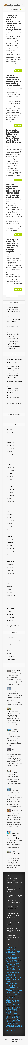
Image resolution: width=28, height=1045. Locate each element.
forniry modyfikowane (13, 963)
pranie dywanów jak (15, 1016)
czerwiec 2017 (10, 608)
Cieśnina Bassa (11, 947)
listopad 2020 (10, 555)
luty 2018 (9, 592)
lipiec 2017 (9, 605)
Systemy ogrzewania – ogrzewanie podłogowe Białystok (13, 397)
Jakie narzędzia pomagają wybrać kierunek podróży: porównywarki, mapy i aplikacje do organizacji (14, 835)
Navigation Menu (14, 9)
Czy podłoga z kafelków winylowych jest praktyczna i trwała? (14, 937)
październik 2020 (11, 558)
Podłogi (9, 644)
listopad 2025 (10, 445)
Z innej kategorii (11, 659)
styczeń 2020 (10, 583)
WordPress (14, 1041)
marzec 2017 (10, 617)
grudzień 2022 (10, 495)
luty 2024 (9, 464)
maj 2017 (9, 611)
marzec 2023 (10, 492)
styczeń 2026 (10, 442)
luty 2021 (9, 545)
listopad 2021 (10, 517)
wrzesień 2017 (10, 598)
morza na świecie (12, 972)
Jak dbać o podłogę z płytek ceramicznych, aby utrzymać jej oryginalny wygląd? (14, 368)
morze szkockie (12, 993)
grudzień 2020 (10, 551)
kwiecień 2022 (10, 501)
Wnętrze (9, 650)
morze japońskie (12, 980)
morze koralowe (11, 984)
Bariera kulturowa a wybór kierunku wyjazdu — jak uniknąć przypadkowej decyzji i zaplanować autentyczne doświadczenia (14, 345)
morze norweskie (13, 986)
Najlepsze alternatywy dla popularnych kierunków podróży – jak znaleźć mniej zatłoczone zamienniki (14, 792)
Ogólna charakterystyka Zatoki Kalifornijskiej (13, 690)
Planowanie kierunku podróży (14, 640)
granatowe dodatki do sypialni (15, 966)
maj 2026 (9, 439)
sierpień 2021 (10, 526)
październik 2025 (11, 448)
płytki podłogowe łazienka (13, 1019)
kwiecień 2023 (10, 489)
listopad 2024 (10, 454)
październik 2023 (11, 470)
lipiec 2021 (9, 530)
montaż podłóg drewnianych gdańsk (13, 970)
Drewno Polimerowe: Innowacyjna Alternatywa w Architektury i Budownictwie (13, 80)
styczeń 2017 (10, 620)
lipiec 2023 (10, 479)
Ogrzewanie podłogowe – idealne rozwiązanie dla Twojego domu (13, 915)
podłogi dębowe (11, 1013)
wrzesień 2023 (10, 473)
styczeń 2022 (10, 511)
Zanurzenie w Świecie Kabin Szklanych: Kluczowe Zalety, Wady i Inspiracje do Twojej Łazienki (14, 136)
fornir (7, 962)
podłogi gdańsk (11, 1015)
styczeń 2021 (10, 548)
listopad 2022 (10, 498)
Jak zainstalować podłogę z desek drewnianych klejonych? (14, 889)
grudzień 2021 (10, 514)
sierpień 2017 (10, 602)
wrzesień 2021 (10, 523)
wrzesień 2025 (10, 451)
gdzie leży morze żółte (12, 965)
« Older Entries (7, 294)
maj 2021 (9, 536)
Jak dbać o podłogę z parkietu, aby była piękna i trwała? (13, 930)
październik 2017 (11, 595)
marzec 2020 (10, 576)
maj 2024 (9, 458)
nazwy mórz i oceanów (12, 998)
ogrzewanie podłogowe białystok (13, 1003)
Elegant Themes (14, 1039)
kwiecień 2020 (10, 573)
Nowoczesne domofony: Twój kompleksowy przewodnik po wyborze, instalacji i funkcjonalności (14, 22)
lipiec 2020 (10, 567)
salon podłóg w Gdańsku (11, 1022)
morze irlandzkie (13, 978)
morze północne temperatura (13, 989)
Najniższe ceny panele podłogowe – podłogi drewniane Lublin (12, 375)
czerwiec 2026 (11, 436)
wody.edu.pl (14, 32)
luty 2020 (9, 580)
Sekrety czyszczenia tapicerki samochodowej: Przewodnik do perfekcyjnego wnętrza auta (14, 190)
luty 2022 (9, 508)
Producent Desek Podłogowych (12, 1018)
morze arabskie (11, 974)
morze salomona (14, 991)
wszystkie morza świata (14, 1026)
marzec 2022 (10, 504)
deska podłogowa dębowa (12, 955)
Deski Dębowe (10, 957)
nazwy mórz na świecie (12, 1002)
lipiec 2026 (10, 432)
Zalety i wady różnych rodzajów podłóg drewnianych (12, 908)
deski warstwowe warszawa (13, 959)
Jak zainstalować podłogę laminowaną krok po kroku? (14, 672)
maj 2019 (9, 589)
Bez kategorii (10, 637)
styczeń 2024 (10, 467)
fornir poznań (14, 962)
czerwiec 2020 (11, 570)
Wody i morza (10, 656)
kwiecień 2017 (10, 614)
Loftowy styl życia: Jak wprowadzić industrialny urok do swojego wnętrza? (12, 245)
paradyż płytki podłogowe (11, 1006)
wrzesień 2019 (10, 586)
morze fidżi (10, 976)
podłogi (17, 1007)
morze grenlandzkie (13, 977)
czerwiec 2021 (10, 533)
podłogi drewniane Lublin (12, 1011)
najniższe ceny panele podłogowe (13, 995)
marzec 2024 (10, 461)
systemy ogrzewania (12, 1024)
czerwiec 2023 (10, 483)
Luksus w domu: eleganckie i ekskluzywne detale (13, 772)
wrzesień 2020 (10, 561)
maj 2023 (9, 486)
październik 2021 (11, 520)
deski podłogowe (12, 958)
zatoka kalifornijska (11, 1029)
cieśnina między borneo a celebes (13, 952)
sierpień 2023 (10, 476)
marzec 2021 (10, 542)
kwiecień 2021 (10, 539)
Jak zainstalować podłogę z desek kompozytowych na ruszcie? (14, 922)
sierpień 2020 (10, 564)
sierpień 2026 (10, 429)
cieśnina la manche (10, 950)
